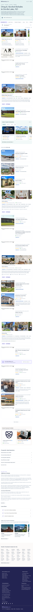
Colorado (16, 533)
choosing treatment (18, 479)
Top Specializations (5, 583)
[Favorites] (29, 2)
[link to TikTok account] (8, 603)
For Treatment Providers (6, 594)
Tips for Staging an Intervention (26, 588)
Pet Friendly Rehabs (25, 580)
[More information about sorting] (31, 27)
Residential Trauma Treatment (6, 590)
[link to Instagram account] (10, 603)
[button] (31, 2)
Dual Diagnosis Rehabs (5, 589)
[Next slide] (30, 38)
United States (6, 4)
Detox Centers (24, 574)
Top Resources (23, 583)
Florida (12, 124)
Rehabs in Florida (4, 573)
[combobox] (6, 27)
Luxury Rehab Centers (25, 573)
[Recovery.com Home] (5, 1)
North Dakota (10, 4)
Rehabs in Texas (4, 576)
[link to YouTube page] (6, 603)
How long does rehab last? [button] (5, 457)
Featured (4, 124)
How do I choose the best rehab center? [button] (8, 462)
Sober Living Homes (25, 576)
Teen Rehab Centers (5, 588)
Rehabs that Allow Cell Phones (26, 581)
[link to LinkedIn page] (4, 603)
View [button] (3, 104)
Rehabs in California (5, 574)
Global (15, 124)
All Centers (2, 4)
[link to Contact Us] (2, 603)
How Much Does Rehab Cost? (25, 589)
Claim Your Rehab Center (5, 596)
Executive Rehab (4, 587)
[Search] (27, 2)
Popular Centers (25, 571)
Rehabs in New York (5, 575)
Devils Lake (8, 147)
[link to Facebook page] (12, 603)
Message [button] (8, 104)
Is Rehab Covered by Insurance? (26, 587)
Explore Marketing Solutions (6, 597)
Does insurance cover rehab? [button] (6, 452)
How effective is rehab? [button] (5, 459)
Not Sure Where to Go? (6, 571)
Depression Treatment (5, 586)
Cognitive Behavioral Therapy (26, 575)
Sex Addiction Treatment (5, 591)
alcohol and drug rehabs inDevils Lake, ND (7, 12)
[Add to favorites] (13, 49)
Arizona (2, 533)
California (8, 124)
